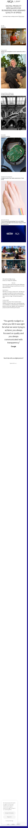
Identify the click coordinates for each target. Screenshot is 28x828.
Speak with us (13, 363)
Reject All (9, 817)
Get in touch (21, 16)
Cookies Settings (9, 820)
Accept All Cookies (9, 813)
